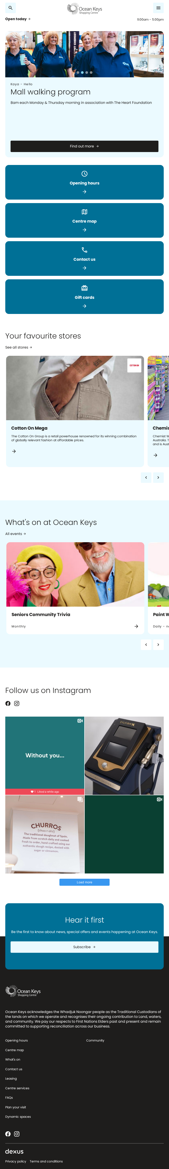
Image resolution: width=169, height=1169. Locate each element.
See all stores (19, 347)
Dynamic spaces (18, 1116)
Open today (18, 19)
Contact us (13, 1069)
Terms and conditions (46, 1161)
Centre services (17, 1088)
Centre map (14, 1050)
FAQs (9, 1097)
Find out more (84, 146)
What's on (12, 1059)
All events (15, 534)
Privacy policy (15, 1161)
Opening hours (16, 1040)
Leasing (11, 1078)
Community (95, 1040)
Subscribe (84, 946)
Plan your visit (15, 1107)
